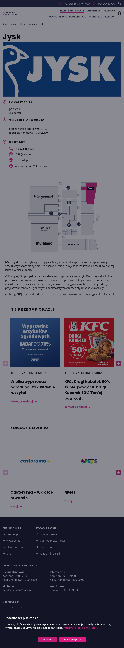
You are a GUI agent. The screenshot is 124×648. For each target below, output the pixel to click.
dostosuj (47, 639)
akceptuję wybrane (72, 639)
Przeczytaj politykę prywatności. (80, 627)
